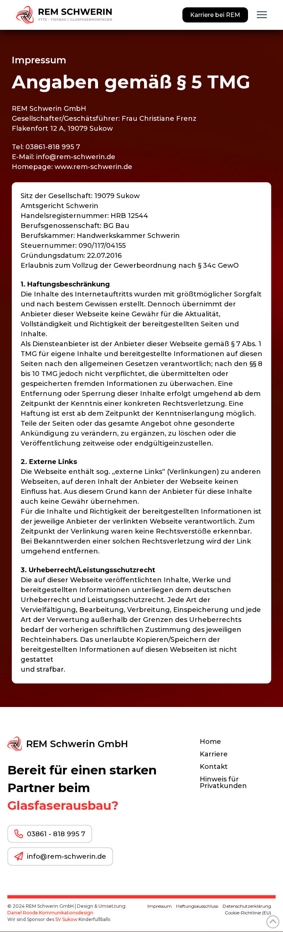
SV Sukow (66, 919)
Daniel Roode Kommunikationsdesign (50, 912)
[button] (262, 15)
